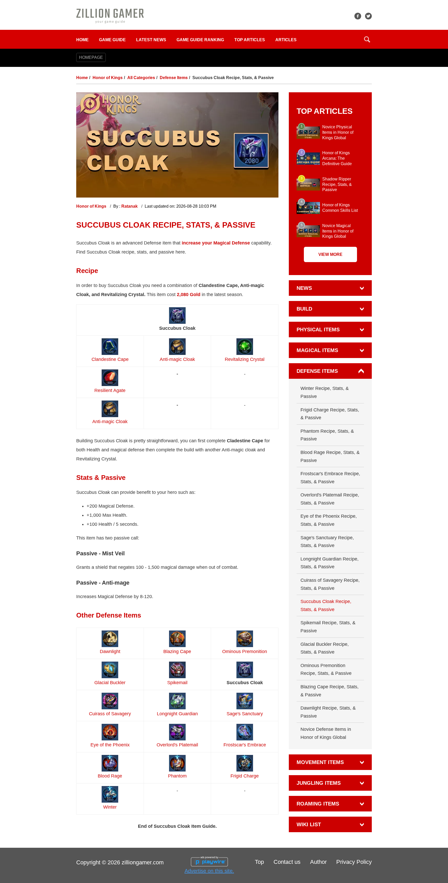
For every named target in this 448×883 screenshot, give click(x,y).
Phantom (177, 776)
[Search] (367, 39)
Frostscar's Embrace (244, 744)
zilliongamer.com (143, 862)
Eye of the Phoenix (110, 744)
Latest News (151, 40)
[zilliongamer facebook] (357, 16)
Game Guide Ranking (200, 40)
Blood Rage (110, 776)
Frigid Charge (244, 776)
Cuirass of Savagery (110, 713)
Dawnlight (110, 651)
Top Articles (249, 40)
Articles (286, 40)
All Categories (141, 77)
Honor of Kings (108, 77)
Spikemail (177, 682)
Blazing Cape (177, 651)
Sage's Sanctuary (245, 713)
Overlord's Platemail (177, 744)
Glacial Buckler (109, 682)
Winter (110, 807)
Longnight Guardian (177, 713)
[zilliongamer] (110, 15)
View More (330, 254)
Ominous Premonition (244, 651)
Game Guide (112, 40)
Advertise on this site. (209, 871)
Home (82, 40)
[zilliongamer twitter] (368, 16)
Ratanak (130, 206)
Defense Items (174, 77)
